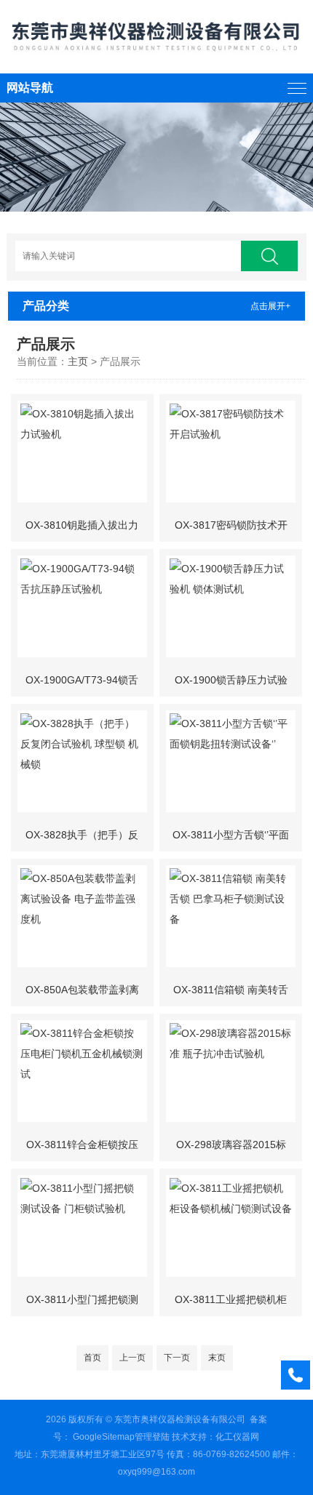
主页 (78, 361)
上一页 (132, 1357)
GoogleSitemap (104, 1437)
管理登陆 (152, 1437)
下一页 (177, 1357)
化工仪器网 (237, 1437)
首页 (92, 1357)
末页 (217, 1357)
